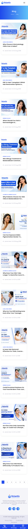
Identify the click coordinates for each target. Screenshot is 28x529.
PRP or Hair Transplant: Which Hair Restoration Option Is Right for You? (14, 83)
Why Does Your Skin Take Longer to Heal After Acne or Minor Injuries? (13, 274)
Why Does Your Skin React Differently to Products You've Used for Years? (14, 465)
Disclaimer (14, 522)
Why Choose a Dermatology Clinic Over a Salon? (13, 45)
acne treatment (7, 308)
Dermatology (7, 118)
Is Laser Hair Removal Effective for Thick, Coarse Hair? (12, 350)
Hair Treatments (7, 80)
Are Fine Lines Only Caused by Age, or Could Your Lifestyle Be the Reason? (14, 426)
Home (12, 14)
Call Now (4, 527)
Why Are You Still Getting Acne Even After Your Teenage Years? (14, 312)
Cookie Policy (19, 520)
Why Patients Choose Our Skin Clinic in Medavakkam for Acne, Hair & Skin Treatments (14, 198)
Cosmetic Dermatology (9, 194)
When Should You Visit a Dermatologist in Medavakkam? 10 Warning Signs (12, 121)
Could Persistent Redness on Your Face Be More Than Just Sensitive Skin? (13, 388)
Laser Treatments (8, 42)
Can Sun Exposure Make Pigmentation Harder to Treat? (12, 236)
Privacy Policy (8, 520)
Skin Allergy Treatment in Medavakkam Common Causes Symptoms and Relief (13, 160)
